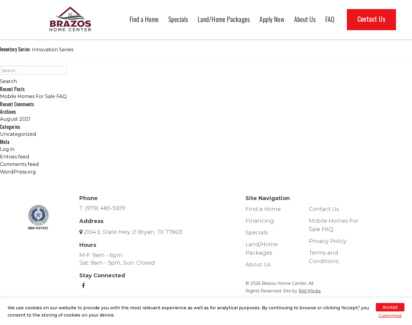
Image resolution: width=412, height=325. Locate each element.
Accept (390, 307)
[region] (206, 311)
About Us (305, 19)
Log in (7, 149)
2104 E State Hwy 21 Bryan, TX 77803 (133, 232)
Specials (178, 19)
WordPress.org (18, 172)
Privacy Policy (328, 241)
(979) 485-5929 (105, 208)
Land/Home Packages (224, 19)
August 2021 (15, 119)
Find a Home (144, 19)
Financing (260, 221)
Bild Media (310, 291)
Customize (390, 315)
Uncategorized (18, 134)
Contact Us (371, 19)
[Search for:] (206, 72)
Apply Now (271, 19)
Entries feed (14, 157)
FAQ (329, 19)
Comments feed (19, 164)
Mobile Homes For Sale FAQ (33, 96)
